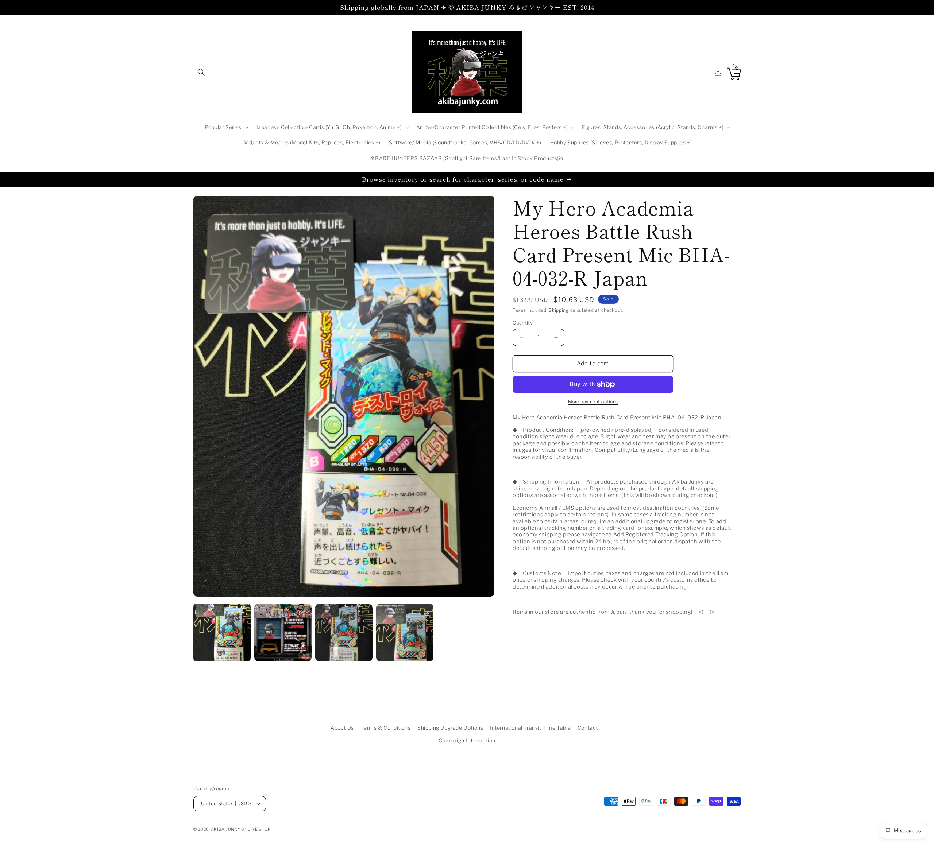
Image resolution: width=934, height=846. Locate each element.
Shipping (559, 310)
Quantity (523, 323)
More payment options (593, 401)
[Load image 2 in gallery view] (283, 632)
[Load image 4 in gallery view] (404, 632)
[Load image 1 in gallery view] (222, 632)
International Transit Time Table (530, 728)
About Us (342, 728)
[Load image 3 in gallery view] (344, 632)
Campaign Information (467, 740)
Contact (588, 728)
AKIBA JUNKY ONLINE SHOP (241, 829)
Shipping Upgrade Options (450, 728)
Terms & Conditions (385, 728)
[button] (201, 72)
